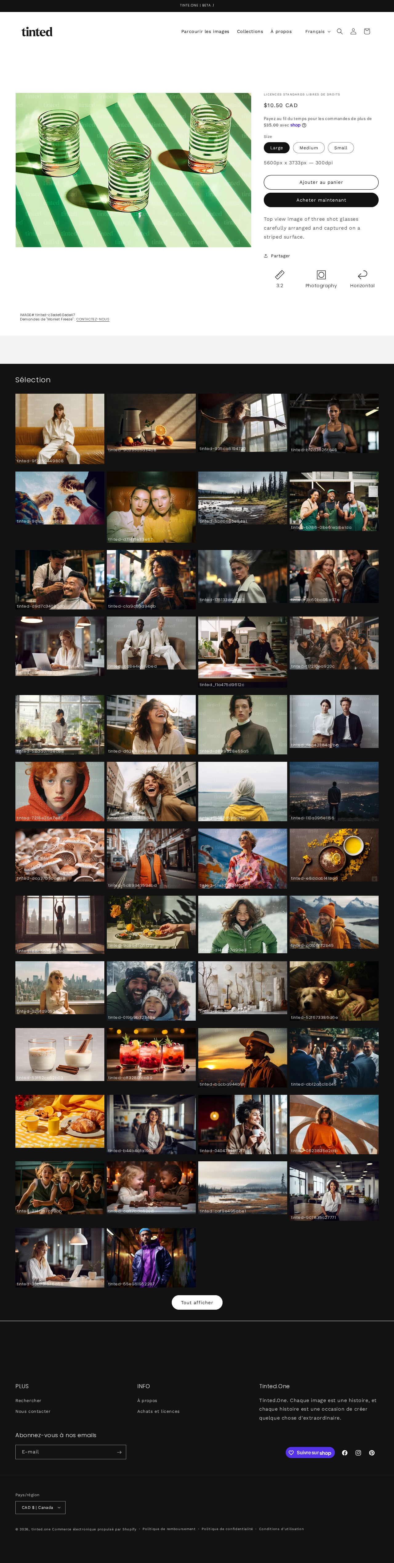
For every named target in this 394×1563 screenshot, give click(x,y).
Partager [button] (280, 255)
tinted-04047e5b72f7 (222, 1151)
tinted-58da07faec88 (40, 751)
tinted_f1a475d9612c (222, 685)
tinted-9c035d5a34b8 (132, 450)
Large (276, 147)
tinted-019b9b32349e (131, 1017)
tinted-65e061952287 (131, 1284)
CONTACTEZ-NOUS (92, 319)
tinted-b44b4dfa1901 (130, 1151)
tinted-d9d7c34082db (41, 606)
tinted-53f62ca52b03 (40, 1078)
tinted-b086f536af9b (223, 818)
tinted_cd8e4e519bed (132, 666)
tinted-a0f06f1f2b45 (312, 945)
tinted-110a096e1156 (312, 818)
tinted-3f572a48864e (131, 818)
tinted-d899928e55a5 (224, 751)
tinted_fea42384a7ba (315, 745)
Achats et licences (158, 1410)
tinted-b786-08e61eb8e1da (321, 527)
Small (341, 147)
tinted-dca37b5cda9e (41, 878)
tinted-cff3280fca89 (130, 1078)
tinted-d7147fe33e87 (130, 539)
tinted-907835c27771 (313, 1217)
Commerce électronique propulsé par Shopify (94, 1529)
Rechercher (28, 1400)
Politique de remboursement (169, 1529)
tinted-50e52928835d (41, 1144)
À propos (147, 1400)
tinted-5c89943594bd (132, 885)
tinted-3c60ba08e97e (315, 600)
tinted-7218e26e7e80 (40, 818)
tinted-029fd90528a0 (40, 1011)
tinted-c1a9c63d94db (132, 606)
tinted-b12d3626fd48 (314, 450)
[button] (340, 31)
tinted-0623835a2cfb (314, 1151)
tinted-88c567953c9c (41, 951)
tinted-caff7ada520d (131, 1211)
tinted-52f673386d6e (314, 1017)
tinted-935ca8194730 (223, 449)
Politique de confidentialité (227, 1529)
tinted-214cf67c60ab (39, 1211)
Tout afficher (197, 1302)
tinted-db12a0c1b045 (313, 1084)
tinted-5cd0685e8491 (223, 521)
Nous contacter (32, 1410)
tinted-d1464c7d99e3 (223, 950)
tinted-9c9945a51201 (131, 945)
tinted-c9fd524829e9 (40, 673)
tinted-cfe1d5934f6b (222, 885)
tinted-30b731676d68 (40, 1284)
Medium (309, 147)
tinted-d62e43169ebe (132, 751)
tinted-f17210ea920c (313, 666)
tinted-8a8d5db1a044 (223, 1011)
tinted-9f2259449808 (40, 461)
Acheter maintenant (321, 200)
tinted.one (41, 1529)
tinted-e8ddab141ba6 (314, 878)
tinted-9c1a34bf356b (39, 521)
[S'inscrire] (119, 1452)
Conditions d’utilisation (281, 1529)
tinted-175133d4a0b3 (222, 600)
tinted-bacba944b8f (222, 1084)
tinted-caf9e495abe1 (223, 1211)
